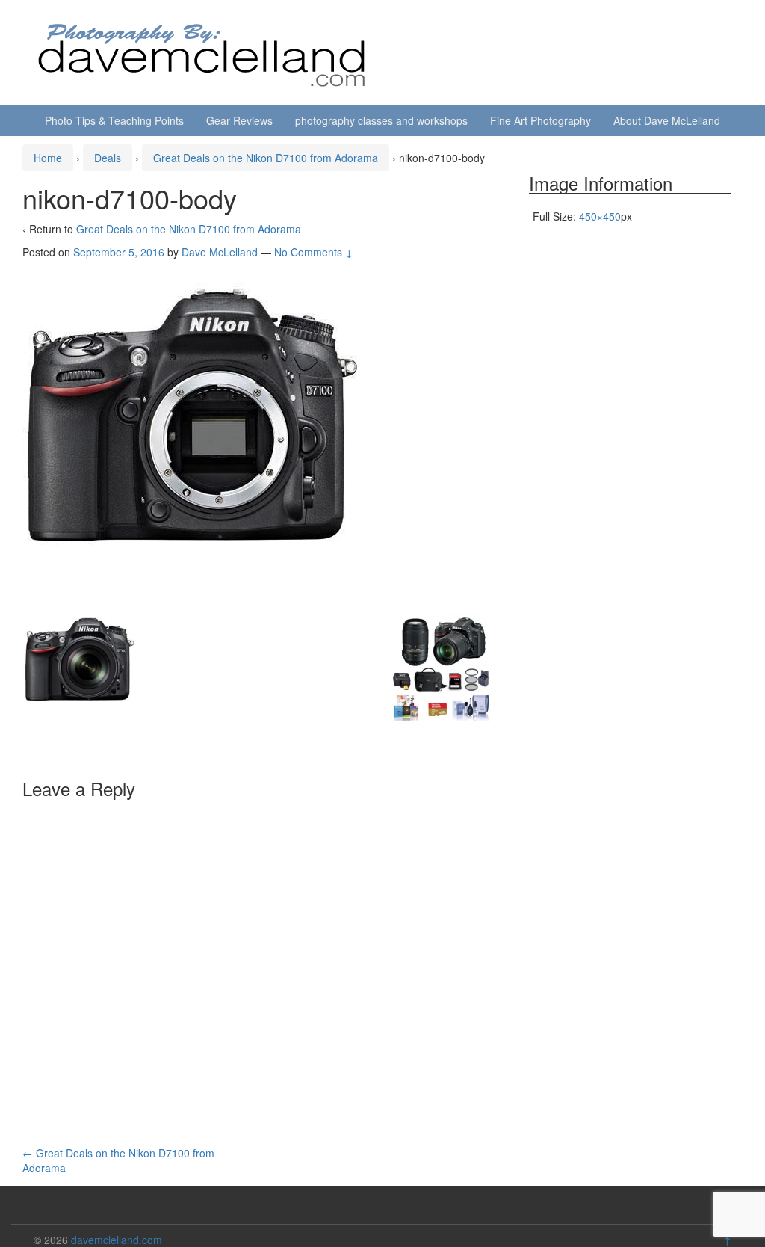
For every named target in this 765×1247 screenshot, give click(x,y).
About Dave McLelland (666, 120)
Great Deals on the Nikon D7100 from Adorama (265, 157)
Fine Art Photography (540, 120)
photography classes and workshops (381, 120)
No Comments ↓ (313, 251)
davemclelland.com (116, 1239)
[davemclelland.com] (202, 50)
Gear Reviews (239, 120)
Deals (107, 157)
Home (48, 157)
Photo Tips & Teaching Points (114, 120)
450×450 (600, 216)
